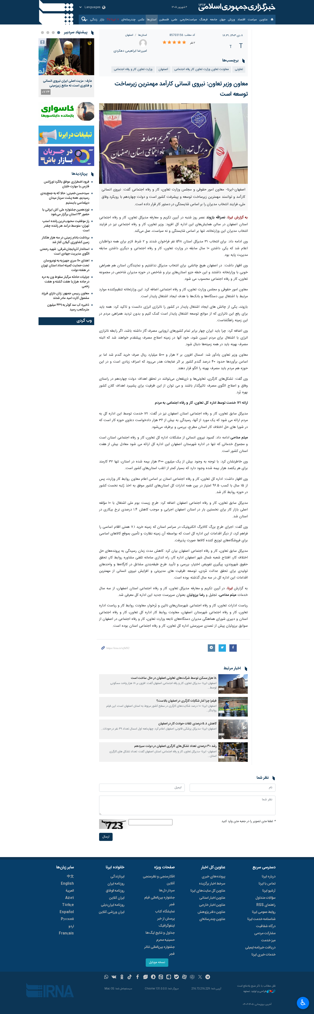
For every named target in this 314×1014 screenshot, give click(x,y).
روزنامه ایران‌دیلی (112, 905)
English (67, 884)
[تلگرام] (208, 977)
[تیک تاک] (129, 977)
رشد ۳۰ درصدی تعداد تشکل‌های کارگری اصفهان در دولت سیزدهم (175, 746)
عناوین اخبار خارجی (212, 905)
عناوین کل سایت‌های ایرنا (207, 891)
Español (67, 912)
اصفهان (129, 35)
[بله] (176, 977)
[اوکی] (121, 977)
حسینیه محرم (165, 940)
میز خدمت (268, 940)
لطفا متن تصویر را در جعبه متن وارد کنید (248, 821)
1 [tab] (58, 32)
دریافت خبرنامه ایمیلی (260, 948)
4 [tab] (42, 32)
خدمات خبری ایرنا (263, 955)
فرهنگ (203, 19)
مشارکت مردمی (264, 933)
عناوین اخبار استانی (212, 898)
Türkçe (68, 905)
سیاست (252, 19)
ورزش (231, 19)
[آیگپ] (168, 977)
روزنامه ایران (115, 884)
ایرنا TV (111, 19)
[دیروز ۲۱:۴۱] (66, 56)
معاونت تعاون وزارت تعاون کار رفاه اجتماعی (201, 69)
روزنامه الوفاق (115, 891)
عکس (141, 19)
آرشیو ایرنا (268, 891)
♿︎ (303, 1002)
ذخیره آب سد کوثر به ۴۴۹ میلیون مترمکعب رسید (68, 307)
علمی (174, 19)
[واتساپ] (106, 977)
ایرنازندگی (117, 877)
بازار (102, 19)
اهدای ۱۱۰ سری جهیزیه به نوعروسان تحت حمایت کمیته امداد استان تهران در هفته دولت (65, 265)
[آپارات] (184, 977)
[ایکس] (200, 977)
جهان (222, 19)
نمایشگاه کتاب (165, 912)
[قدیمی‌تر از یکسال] (233, 684)
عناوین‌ (263, 19)
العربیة (69, 891)
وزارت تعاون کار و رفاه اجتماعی (133, 69)
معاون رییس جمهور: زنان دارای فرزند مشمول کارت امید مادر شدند (65, 296)
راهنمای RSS (265, 905)
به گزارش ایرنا (238, 218)
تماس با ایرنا (267, 884)
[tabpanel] (66, 67)
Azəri (69, 898)
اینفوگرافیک (166, 926)
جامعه (213, 19)
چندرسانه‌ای (128, 19)
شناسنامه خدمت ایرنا (261, 919)
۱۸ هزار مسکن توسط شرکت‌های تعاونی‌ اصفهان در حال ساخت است (174, 678)
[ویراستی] (145, 977)
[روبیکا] (192, 977)
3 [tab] (47, 32)
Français (66, 933)
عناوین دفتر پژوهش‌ (211, 912)
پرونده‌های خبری (213, 877)
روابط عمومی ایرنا (263, 912)
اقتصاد (241, 19)
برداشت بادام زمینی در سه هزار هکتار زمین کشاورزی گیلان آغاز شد (65, 240)
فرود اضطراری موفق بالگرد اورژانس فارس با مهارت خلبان (66, 184)
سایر (85, 19)
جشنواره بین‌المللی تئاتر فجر (159, 950)
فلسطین (164, 19)
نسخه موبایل (157, 962)
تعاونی (239, 69)
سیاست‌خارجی (188, 19)
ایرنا (236, 7)
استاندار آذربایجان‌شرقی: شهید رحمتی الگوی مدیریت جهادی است (64, 252)
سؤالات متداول (265, 898)
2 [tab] (53, 32)
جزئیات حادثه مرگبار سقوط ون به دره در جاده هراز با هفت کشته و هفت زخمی (65, 281)
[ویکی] (114, 977)
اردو (71, 926)
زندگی (93, 19)
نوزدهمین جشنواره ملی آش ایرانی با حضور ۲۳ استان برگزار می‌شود (65, 212)
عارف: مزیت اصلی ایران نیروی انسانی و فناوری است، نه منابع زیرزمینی (67, 83)
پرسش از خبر (166, 919)
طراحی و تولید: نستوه (255, 992)
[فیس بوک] (137, 977)
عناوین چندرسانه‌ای (212, 919)
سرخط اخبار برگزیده (212, 884)
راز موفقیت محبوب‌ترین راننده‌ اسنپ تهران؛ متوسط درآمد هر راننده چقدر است (65, 226)
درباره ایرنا (268, 877)
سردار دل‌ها (167, 891)
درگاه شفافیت (265, 926)
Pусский (67, 919)
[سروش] (153, 977)
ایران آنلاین (116, 898)
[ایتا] (161, 977)
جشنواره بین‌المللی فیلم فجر (159, 901)
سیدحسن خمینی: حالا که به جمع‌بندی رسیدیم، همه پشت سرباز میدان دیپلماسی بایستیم (64, 198)
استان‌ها (152, 19)
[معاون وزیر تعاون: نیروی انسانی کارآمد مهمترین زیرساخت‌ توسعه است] (173, 143)
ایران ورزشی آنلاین (111, 912)
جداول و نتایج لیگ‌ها (160, 933)
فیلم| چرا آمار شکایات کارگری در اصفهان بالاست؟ (187, 701)
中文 (70, 877)
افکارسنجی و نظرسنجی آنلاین (159, 880)
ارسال (105, 836)
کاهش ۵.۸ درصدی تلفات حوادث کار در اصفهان (187, 723)
